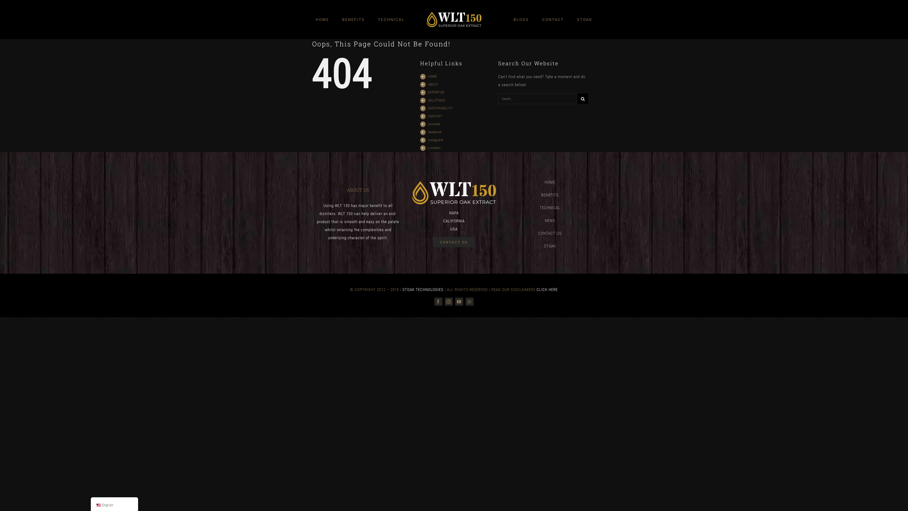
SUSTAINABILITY (440, 108)
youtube (434, 124)
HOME (432, 76)
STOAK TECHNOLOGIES (422, 289)
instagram (435, 140)
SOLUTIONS (436, 100)
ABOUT (433, 84)
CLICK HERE (547, 289)
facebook (435, 132)
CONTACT (435, 116)
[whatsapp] (470, 302)
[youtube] (459, 302)
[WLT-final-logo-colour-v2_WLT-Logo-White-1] (454, 13)
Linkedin (434, 148)
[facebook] (438, 302)
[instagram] (449, 302)
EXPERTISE (436, 92)
